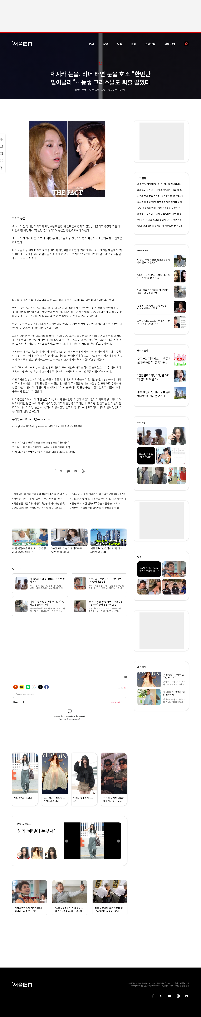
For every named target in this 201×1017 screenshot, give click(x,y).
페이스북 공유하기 (55, 471)
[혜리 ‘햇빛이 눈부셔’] (92, 840)
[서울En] (22, 43)
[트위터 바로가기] (160, 996)
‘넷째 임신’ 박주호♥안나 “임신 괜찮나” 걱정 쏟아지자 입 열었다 (43, 452)
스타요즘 (150, 44)
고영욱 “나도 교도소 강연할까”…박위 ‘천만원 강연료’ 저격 (41, 447)
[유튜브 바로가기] (169, 996)
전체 (91, 44)
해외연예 (169, 44)
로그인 (186, 983)
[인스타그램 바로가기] (178, 996)
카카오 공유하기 (68, 471)
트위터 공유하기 (61, 471)
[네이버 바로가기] (187, 996)
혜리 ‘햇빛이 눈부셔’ (36, 831)
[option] (92, 840)
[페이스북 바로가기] (153, 996)
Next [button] (118, 840)
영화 (133, 44)
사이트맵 (179, 983)
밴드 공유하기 (83, 471)
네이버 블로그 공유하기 (76, 471)
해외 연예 (141, 667)
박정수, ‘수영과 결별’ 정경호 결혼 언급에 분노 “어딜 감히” (40, 442)
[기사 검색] (184, 43)
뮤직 (119, 44)
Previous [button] (66, 840)
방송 (105, 44)
